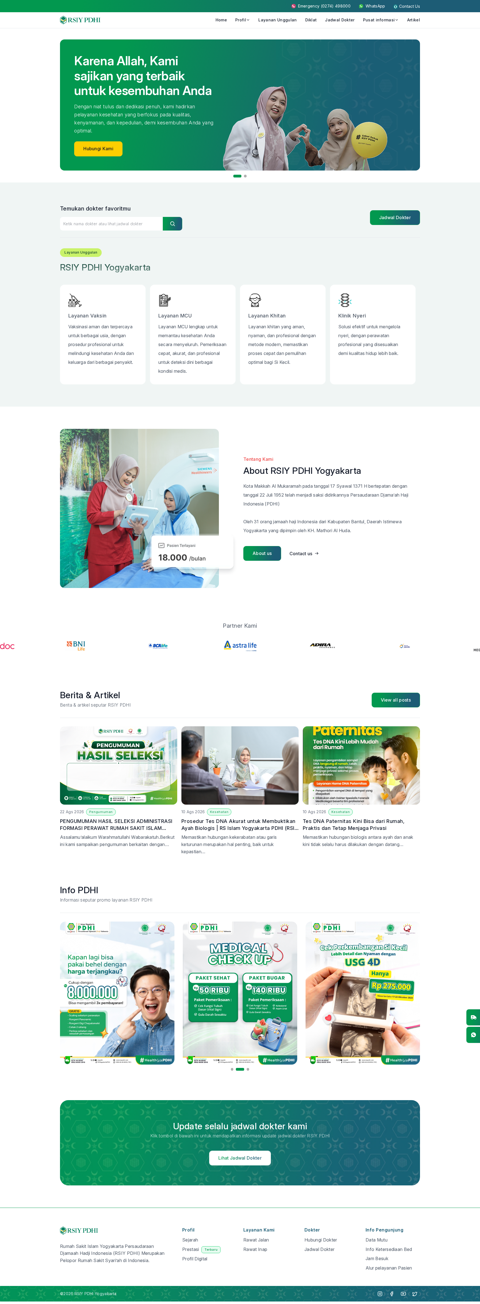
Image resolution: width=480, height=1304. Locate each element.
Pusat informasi (379, 19)
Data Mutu (377, 1240)
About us (262, 553)
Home (221, 19)
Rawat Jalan (256, 1240)
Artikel (413, 19)
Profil (240, 19)
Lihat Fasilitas (97, 138)
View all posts (396, 700)
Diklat (311, 19)
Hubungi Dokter (320, 1240)
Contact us (300, 553)
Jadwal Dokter (339, 19)
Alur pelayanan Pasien (389, 1268)
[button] (234, 176)
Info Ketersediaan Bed (389, 1249)
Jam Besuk (377, 1258)
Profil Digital (194, 1259)
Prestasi (200, 1249)
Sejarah (190, 1240)
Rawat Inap (255, 1249)
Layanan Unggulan (277, 19)
